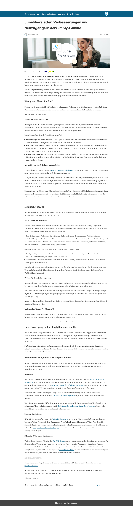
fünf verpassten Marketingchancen (64, 395)
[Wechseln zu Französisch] (47, 71)
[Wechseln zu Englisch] (45, 71)
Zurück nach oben (102, 486)
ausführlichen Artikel (66, 450)
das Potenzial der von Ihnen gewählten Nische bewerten (76, 406)
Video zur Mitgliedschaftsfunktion (62, 170)
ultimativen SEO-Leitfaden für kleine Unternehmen (68, 385)
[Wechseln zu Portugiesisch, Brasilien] (53, 71)
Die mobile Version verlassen (66, 503)
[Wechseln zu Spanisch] (50, 71)
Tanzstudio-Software (31, 466)
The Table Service (59, 441)
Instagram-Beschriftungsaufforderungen (46, 428)
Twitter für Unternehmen (60, 419)
